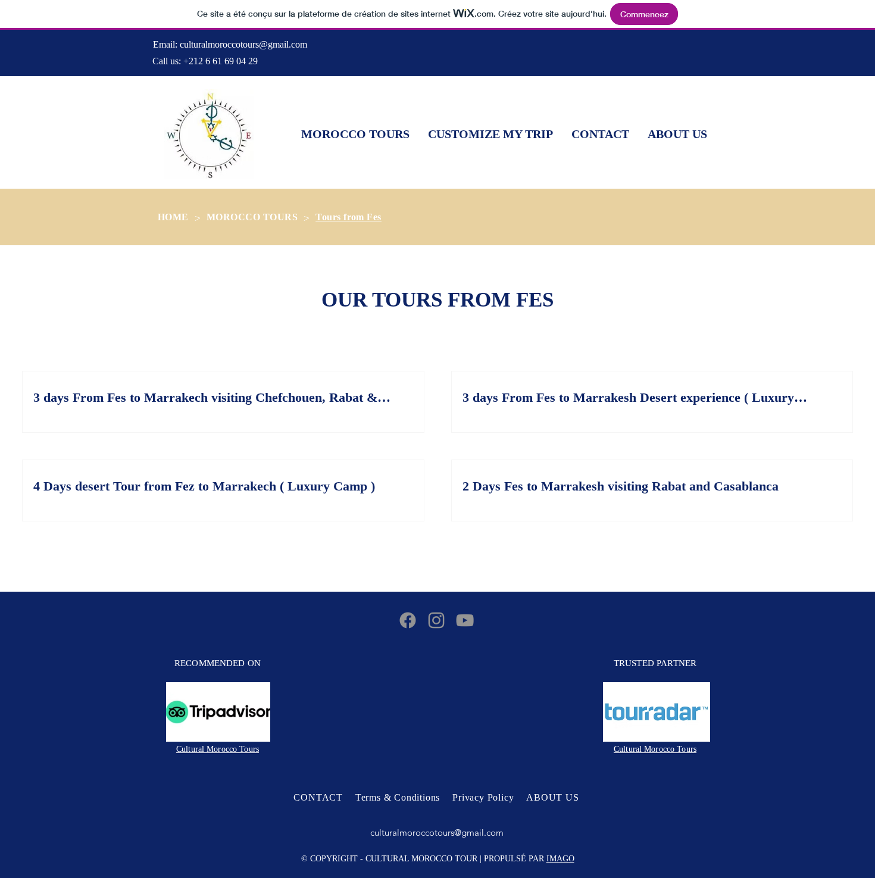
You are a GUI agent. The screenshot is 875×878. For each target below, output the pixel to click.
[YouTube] (465, 620)
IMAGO (560, 858)
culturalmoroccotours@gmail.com (243, 44)
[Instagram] (436, 620)
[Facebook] (407, 620)
